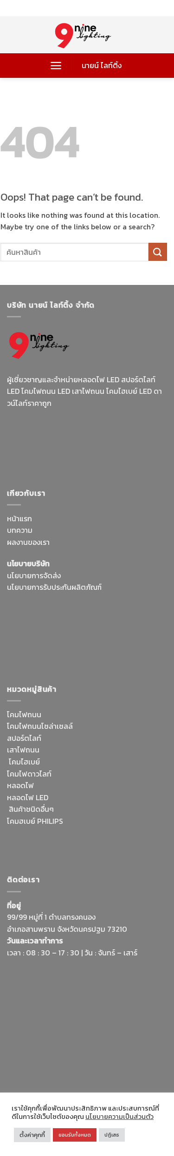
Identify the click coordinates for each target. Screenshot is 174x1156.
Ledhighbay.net (85, 608)
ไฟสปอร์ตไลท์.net (85, 448)
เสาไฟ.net (22, 1056)
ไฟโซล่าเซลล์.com (35, 632)
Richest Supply (32, 608)
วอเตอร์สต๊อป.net (111, 436)
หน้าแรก (19, 518)
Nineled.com (118, 644)
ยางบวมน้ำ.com (89, 821)
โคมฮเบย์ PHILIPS (35, 821)
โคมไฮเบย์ (24, 761)
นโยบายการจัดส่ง (34, 575)
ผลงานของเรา (28, 542)
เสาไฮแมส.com (90, 620)
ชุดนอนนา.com (95, 1068)
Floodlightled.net (69, 1056)
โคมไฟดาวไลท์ (29, 773)
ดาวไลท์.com (139, 833)
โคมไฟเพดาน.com (118, 656)
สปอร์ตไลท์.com (32, 644)
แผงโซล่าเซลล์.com (37, 844)
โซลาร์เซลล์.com (95, 844)
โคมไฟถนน (24, 714)
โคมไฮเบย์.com (140, 448)
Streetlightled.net (131, 1056)
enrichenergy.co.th (38, 1068)
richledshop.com (35, 833)
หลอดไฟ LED (27, 797)
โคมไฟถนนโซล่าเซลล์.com (48, 460)
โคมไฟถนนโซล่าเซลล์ (40, 726)
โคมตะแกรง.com (61, 656)
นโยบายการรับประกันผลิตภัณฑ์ (54, 587)
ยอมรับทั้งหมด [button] (74, 1134)
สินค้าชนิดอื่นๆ (31, 809)
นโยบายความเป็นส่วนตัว (119, 1116)
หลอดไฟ (20, 785)
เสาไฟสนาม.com (91, 833)
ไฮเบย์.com (77, 644)
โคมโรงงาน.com (141, 620)
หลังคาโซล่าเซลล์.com (124, 856)
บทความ (19, 530)
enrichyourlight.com (43, 436)
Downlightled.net (35, 620)
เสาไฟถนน (23, 749)
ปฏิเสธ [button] (111, 1134)
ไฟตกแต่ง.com (64, 856)
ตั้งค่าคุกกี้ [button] (32, 1135)
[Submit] (157, 252)
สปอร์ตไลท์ (24, 738)
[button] (56, 65)
